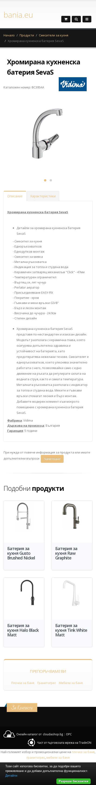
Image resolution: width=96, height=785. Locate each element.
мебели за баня (58, 757)
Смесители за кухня (53, 35)
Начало (9, 35)
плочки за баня (83, 752)
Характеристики (43, 196)
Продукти (27, 35)
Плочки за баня (22, 683)
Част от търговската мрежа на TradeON (64, 742)
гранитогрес (36, 757)
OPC (69, 734)
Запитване (52, 459)
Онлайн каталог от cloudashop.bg (39, 734)
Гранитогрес (46, 683)
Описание (15, 196)
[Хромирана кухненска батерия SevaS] (48, 133)
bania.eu (18, 14)
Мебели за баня (71, 683)
